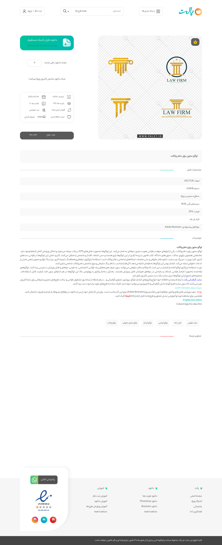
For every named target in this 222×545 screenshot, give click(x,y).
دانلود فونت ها (150, 496)
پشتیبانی (198, 507)
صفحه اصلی (196, 496)
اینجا (127, 296)
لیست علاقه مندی (58, 117)
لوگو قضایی (163, 323)
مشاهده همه (150, 512)
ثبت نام (38, 11)
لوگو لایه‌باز (148, 323)
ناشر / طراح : (50, 135)
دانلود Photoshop (148, 501)
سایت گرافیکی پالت (192, 280)
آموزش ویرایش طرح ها (96, 507)
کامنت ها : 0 (34, 103)
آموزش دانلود (100, 501)
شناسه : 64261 (58, 96)
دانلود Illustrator (149, 507)
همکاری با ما (196, 512)
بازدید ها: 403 (59, 103)
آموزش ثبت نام (100, 496)
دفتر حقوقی (192, 323)
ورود (29, 11)
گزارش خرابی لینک (58, 110)
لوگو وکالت (111, 323)
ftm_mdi (33, 135)
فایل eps (177, 323)
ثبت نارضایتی (34, 110)
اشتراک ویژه (196, 501)
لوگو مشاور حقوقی (130, 323)
